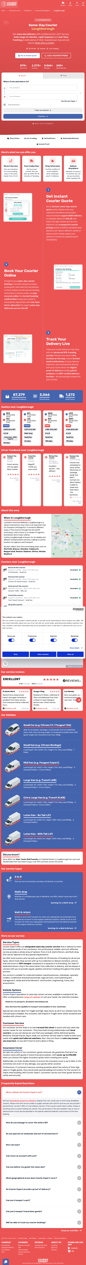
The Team (54, 1245)
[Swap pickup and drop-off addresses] (80, 93)
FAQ (3, 1252)
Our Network (6, 1245)
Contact (54, 1250)
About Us (54, 1247)
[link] (9, 708)
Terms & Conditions (60, 1238)
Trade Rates (42, 1238)
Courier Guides (23, 1250)
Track (65, 75)
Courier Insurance (24, 1252)
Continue (42, 116)
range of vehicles (32, 997)
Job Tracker (32, 1238)
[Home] (9, 4)
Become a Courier (24, 1245)
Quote (23, 75)
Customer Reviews (41, 1245)
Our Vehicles (6, 1250)
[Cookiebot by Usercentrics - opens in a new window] (74, 609)
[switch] (32, 640)
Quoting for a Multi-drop (62, 903)
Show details (74, 648)
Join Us (20, 1254)
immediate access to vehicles (23, 1101)
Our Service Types (68, 101)
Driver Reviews (40, 1247)
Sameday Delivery (8, 1247)
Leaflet (70, 666)
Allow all (70, 654)
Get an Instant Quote (28, 55)
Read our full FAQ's (70, 1231)
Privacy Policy (22, 1238)
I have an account (42, 110)
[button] (5, 663)
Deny (16, 654)
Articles (49, 1238)
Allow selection (43, 654)
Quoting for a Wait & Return (61, 928)
